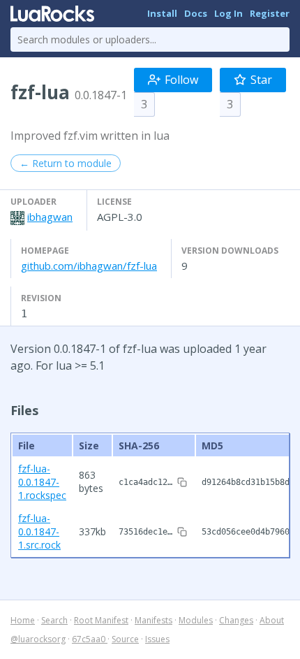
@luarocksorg (38, 639)
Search (54, 620)
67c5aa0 (89, 639)
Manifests (153, 620)
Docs (195, 13)
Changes (236, 620)
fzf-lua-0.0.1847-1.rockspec (42, 482)
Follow (181, 79)
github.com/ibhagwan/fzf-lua (89, 266)
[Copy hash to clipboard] (182, 482)
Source (125, 639)
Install (162, 13)
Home (22, 620)
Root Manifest (101, 620)
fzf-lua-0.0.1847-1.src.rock (39, 531)
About (272, 620)
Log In (228, 13)
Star (261, 79)
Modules (196, 620)
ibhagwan (50, 217)
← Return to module (66, 163)
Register (270, 13)
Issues (157, 639)
